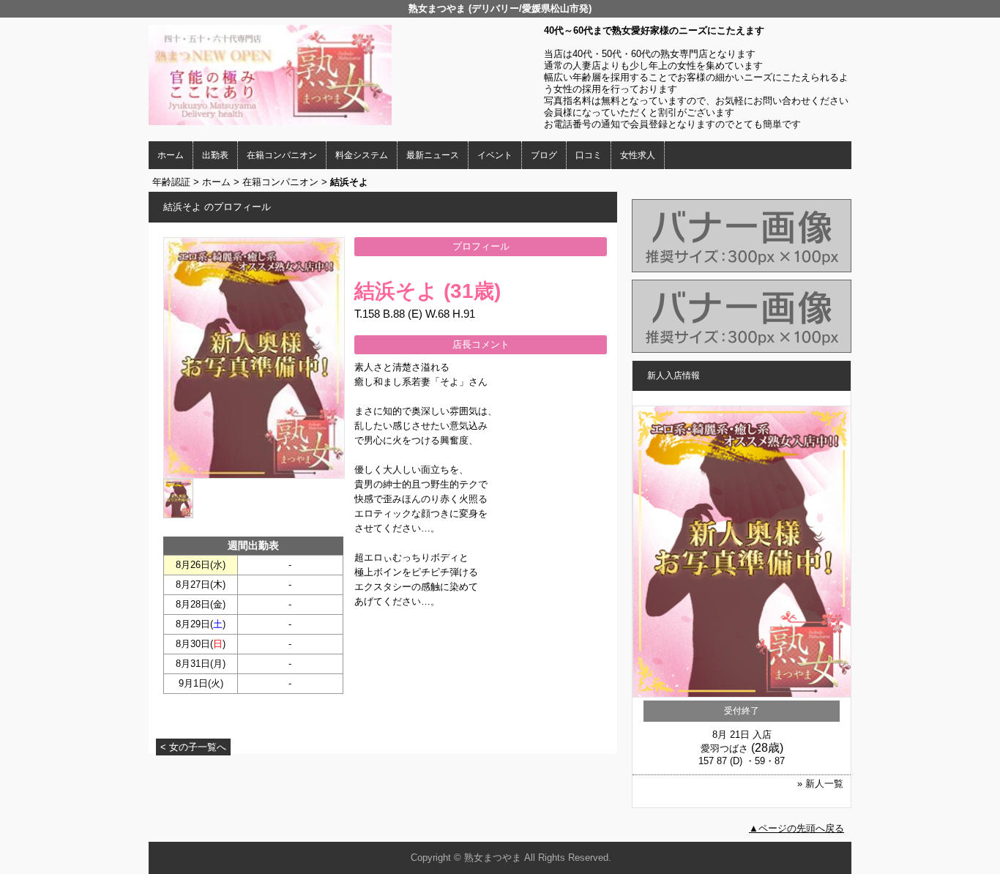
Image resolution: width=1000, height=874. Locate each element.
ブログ (544, 155)
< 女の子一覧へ (193, 747)
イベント (494, 155)
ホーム (170, 155)
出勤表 (215, 155)
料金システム (361, 155)
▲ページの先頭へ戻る (796, 828)
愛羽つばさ (724, 748)
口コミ (588, 155)
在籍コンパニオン (282, 155)
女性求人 (637, 155)
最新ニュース (432, 155)
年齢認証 (171, 181)
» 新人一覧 (820, 783)
